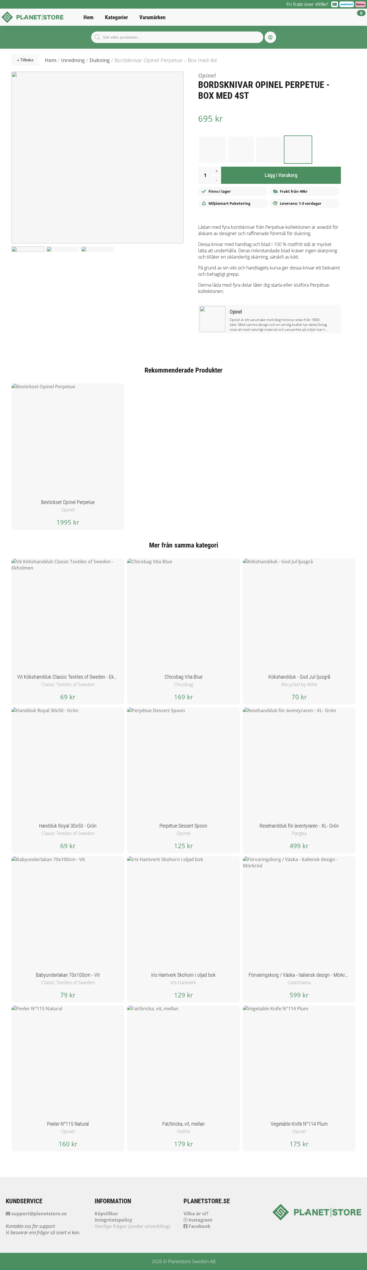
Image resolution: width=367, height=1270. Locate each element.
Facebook (199, 1226)
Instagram (200, 1220)
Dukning (99, 60)
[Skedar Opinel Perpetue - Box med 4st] (241, 149)
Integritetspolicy (113, 1220)
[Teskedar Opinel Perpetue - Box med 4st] (212, 149)
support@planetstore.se (38, 1213)
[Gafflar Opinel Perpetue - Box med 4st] (269, 149)
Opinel (207, 75)
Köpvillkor (106, 1213)
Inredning (73, 60)
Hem (88, 17)
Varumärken (152, 17)
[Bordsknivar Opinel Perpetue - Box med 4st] (298, 149)
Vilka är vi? (196, 1213)
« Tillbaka (25, 60)
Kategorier (116, 17)
